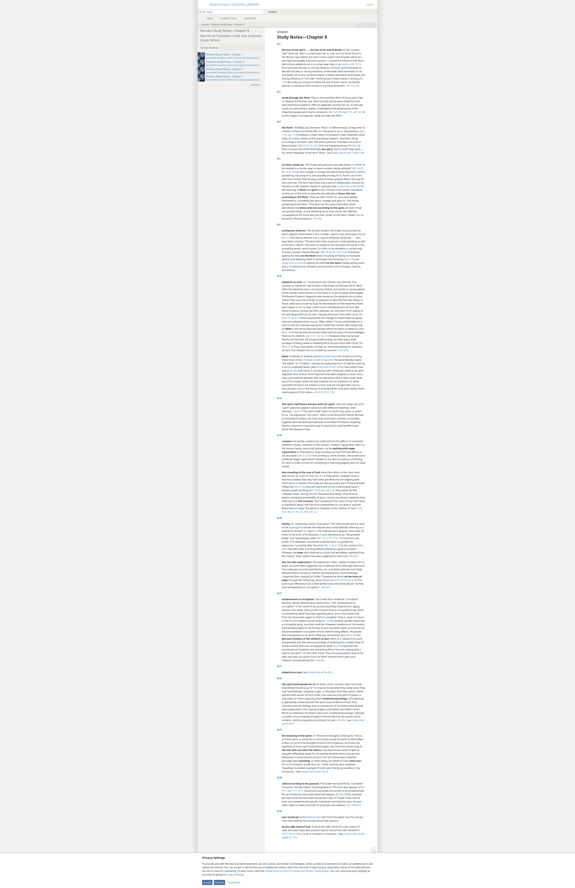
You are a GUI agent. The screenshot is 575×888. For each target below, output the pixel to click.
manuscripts (314, 817)
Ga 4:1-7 (295, 318)
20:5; (306, 511)
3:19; (335, 538)
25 (318, 145)
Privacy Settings (235, 874)
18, (315, 145)
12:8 (340, 538)
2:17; (329, 538)
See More (256, 84)
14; (301, 511)
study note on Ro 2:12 (347, 64)
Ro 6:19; (304, 145)
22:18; (343, 580)
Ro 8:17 (320, 476)
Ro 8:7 (285, 237)
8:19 (310, 455)
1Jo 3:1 (324, 336)
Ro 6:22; (319, 392)
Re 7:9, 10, (293, 511)
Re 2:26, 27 (327, 490)
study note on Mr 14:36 (329, 367)
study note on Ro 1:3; (343, 152)
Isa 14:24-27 (354, 805)
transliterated (329, 356)
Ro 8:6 (318, 218)
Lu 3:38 (339, 646)
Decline (219, 882)
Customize (234, 882)
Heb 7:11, (347, 112)
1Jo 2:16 (349, 259)
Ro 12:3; (286, 172)
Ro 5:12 (351, 635)
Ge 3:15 (299, 486)
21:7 (289, 346)
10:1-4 (360, 112)
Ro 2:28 (360, 152)
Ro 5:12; (303, 455)
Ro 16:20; (316, 490)
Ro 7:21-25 (353, 85)
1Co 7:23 (329, 392)
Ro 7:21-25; (336, 112)
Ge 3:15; (335, 580)
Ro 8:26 (287, 764)
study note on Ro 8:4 (348, 186)
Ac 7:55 (292, 837)
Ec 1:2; (322, 538)
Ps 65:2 (342, 720)
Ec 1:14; (330, 545)
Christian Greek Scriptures (317, 359)
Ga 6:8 (320, 660)
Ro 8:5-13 (354, 145)
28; (355, 112)
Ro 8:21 (354, 556)
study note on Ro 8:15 (320, 672)
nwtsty (205, 24)
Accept (207, 882)
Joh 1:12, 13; (313, 336)
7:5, (311, 145)
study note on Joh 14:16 (314, 771)
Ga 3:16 (351, 580)
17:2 (294, 134)
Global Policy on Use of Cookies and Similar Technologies (297, 871)
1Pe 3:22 (293, 833)
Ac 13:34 (327, 620)
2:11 (336, 545)
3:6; (289, 134)
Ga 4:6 (293, 370)
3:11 (300, 790)
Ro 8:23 (344, 350)
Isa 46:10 (341, 794)
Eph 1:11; (292, 790)
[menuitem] (374, 11)
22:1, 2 (312, 511)
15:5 (293, 172)
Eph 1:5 (287, 332)
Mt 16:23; (358, 168)
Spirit (297, 411)
